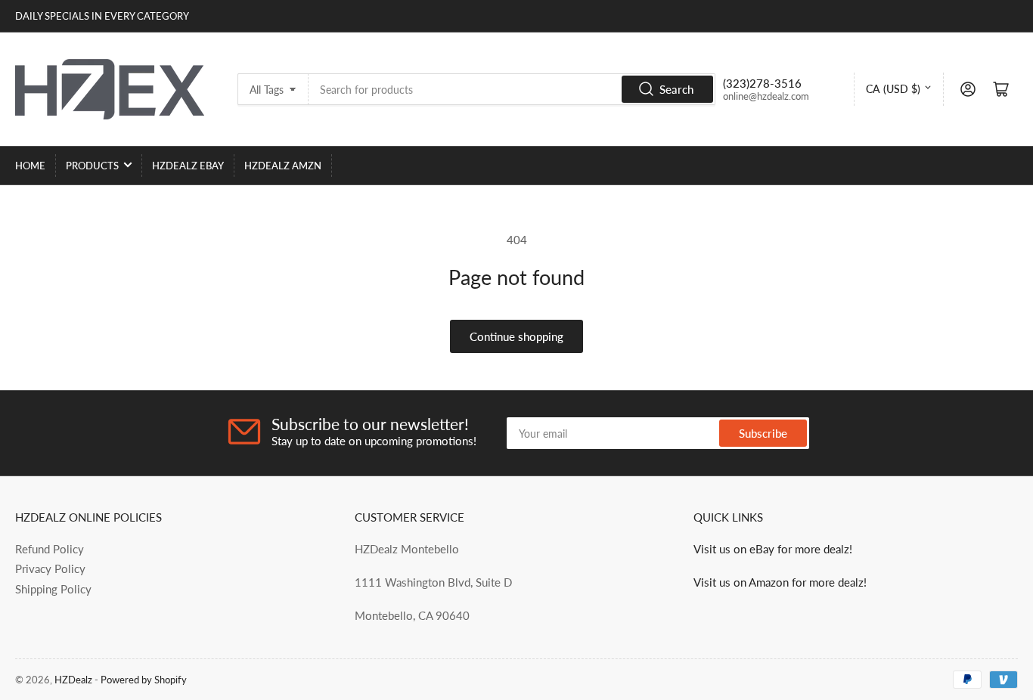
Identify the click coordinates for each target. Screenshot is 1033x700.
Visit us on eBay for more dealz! (772, 549)
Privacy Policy (50, 568)
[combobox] (512, 89)
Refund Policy (49, 549)
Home (30, 166)
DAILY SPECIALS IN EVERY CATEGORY (102, 16)
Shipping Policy (53, 589)
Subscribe (763, 433)
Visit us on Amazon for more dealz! (780, 582)
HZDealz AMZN (282, 166)
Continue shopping (516, 336)
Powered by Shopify (144, 680)
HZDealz (73, 680)
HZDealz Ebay (188, 166)
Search (676, 89)
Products (92, 166)
